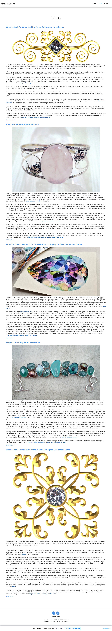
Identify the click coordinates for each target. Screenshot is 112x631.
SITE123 (52, 621)
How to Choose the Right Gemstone (22, 124)
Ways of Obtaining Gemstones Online (23, 342)
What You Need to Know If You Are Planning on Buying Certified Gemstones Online (44, 244)
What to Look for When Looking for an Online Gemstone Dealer (35, 27)
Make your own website (62, 621)
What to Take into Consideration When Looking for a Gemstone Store (38, 449)
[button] (104, 3)
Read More (9, 120)
